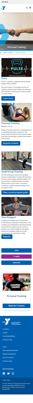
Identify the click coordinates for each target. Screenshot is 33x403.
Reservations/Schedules (10, 350)
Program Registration (9, 354)
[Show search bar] (27, 8)
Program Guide (7, 340)
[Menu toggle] (30, 7)
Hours (4, 347)
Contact (5, 332)
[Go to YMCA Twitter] (8, 374)
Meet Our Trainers (16, 305)
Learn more (8, 98)
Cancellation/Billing (9, 336)
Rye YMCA (5, 2)
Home (1, 52)
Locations (6, 329)
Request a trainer (10, 143)
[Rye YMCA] (12, 8)
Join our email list (8, 357)
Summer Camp (7, 361)
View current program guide (15, 192)
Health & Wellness (8, 52)
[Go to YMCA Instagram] (13, 374)
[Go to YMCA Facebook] (4, 374)
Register (7, 236)
